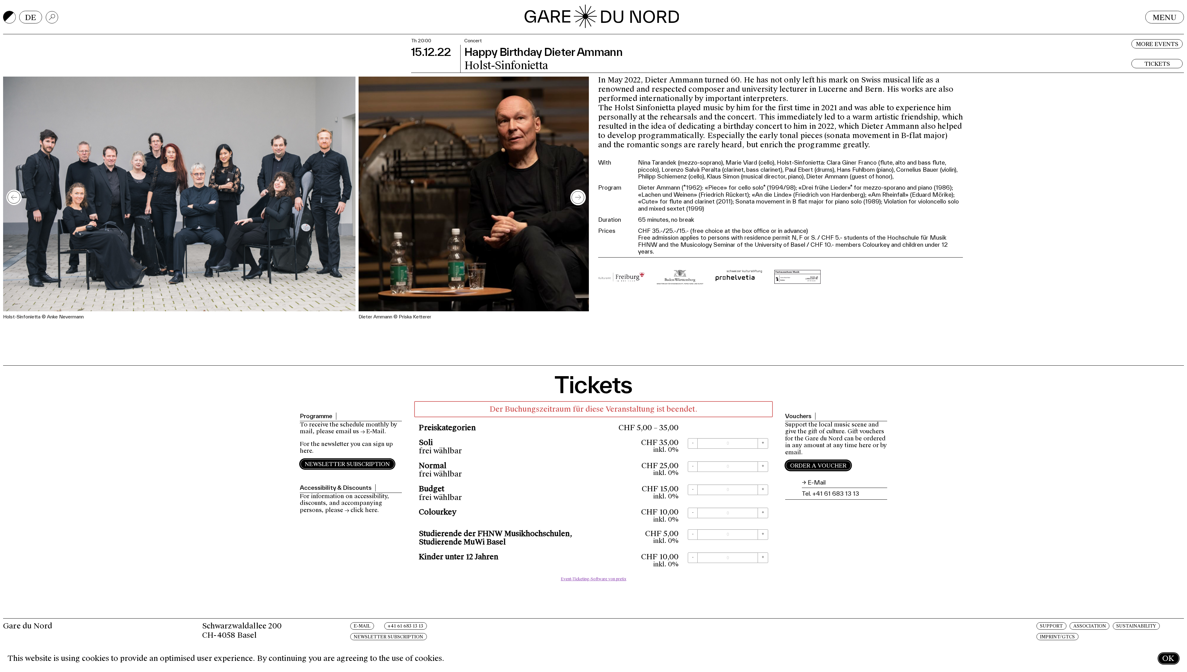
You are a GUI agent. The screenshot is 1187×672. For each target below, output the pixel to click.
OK (1168, 658)
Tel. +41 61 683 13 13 (830, 493)
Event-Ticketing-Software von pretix (593, 579)
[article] (593, 492)
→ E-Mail (372, 431)
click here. (365, 510)
